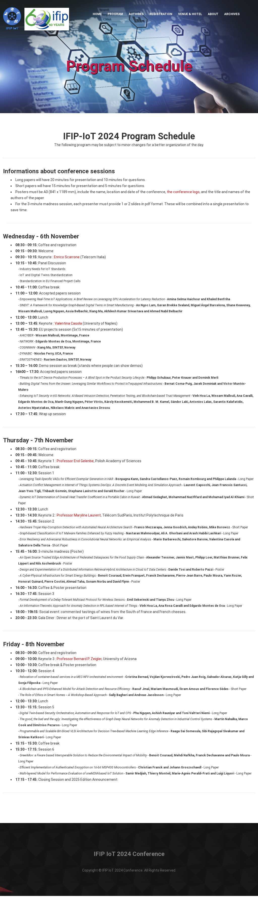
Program (115, 14)
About (213, 14)
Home (97, 14)
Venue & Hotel (190, 14)
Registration (160, 14)
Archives (232, 14)
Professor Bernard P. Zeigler (79, 659)
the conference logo (183, 192)
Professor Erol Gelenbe (75, 461)
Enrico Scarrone (67, 257)
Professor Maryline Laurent (79, 515)
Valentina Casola (68, 323)
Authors (136, 14)
